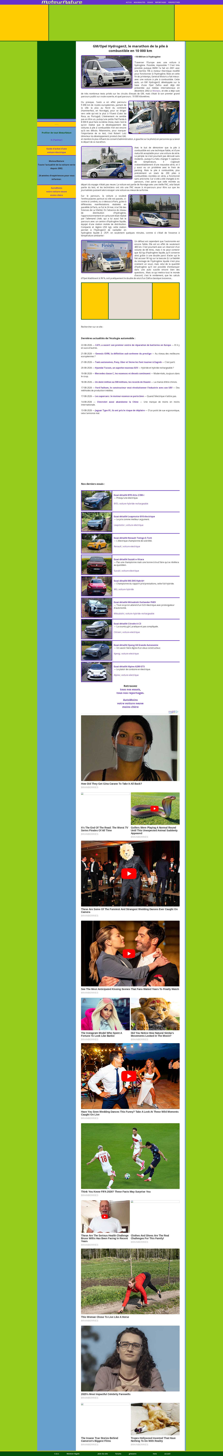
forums (118, 1454)
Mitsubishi (119, 613)
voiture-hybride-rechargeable (133, 503)
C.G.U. (56, 1454)
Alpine (117, 675)
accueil (167, 1454)
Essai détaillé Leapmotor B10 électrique (134, 516)
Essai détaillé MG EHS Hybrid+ (129, 580)
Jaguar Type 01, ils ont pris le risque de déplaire (120, 410)
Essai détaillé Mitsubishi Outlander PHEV (135, 602)
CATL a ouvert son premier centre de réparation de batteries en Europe (133, 345)
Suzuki (117, 570)
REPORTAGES (160, 2)
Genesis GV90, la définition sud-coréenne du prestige (123, 353)
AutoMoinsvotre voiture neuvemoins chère (56, 192)
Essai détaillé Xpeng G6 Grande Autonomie (136, 645)
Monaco (156, 90)
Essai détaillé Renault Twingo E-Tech (133, 537)
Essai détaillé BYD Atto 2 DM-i (129, 495)
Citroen (117, 632)
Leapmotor (119, 525)
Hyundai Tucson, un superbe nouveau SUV (116, 367)
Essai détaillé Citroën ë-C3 (127, 623)
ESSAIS (150, 2)
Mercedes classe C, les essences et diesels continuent (122, 373)
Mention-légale (73, 1454)
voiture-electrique (134, 525)
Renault (117, 546)
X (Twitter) (56, 140)
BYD (116, 503)
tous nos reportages (130, 693)
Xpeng (117, 653)
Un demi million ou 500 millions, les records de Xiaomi (123, 382)
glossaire (132, 1454)
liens (155, 1454)
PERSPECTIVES (174, 2)
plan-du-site (103, 1454)
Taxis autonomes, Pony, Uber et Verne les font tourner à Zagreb (128, 362)
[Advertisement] (111, 23)
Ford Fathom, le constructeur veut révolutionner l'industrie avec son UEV (133, 387)
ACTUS (129, 2)
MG (115, 589)
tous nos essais (130, 689)
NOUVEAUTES (139, 2)
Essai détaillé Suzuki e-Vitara (129, 559)
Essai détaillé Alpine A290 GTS (129, 666)
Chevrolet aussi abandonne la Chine (117, 401)
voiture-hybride (126, 589)
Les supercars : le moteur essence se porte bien (119, 396)
